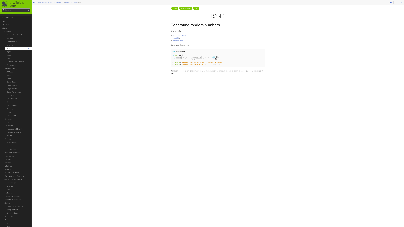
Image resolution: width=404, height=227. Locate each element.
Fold (8, 122)
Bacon (9, 75)
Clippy (9, 102)
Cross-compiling (11, 142)
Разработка (7, 18)
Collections (9, 126)
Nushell (6, 25)
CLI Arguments (10, 116)
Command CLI (12, 42)
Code (175, 8)
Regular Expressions (12, 196)
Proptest (10, 112)
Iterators (8, 163)
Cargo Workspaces (14, 92)
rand (8, 48)
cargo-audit (11, 95)
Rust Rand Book (179, 35)
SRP (8, 190)
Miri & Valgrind (12, 105)
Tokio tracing (11, 65)
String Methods (12, 213)
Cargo (9, 79)
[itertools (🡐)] (396, 2)
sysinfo (9, 58)
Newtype (10, 186)
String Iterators (12, 210)
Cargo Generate (12, 85)
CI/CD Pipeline (12, 99)
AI (7, 223)
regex (9, 52)
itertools (10, 45)
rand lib (176, 38)
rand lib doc (178, 41)
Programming (186, 8)
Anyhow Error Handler (15, 35)
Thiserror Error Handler (15, 62)
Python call (9, 193)
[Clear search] (28, 10)
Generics (8, 159)
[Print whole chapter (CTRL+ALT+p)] (391, 2)
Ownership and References (15, 176)
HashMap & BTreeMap (15, 129)
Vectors (10, 136)
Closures (8, 119)
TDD (6, 220)
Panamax (10, 109)
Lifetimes (8, 166)
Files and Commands (13, 153)
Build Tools (9, 72)
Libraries (8, 31)
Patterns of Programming (14, 179)
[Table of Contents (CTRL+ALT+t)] (34, 2)
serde (9, 55)
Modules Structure (12, 173)
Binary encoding (11, 68)
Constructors (12, 183)
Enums (7, 146)
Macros (8, 169)
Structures (9, 216)
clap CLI (10, 38)
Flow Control (9, 156)
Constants (9, 139)
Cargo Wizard (12, 89)
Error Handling (10, 149)
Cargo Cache (12, 82)
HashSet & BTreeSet (14, 132)
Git (4, 21)
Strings (7, 203)
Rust (196, 8)
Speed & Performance (13, 200)
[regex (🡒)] (401, 2)
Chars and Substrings (15, 206)
